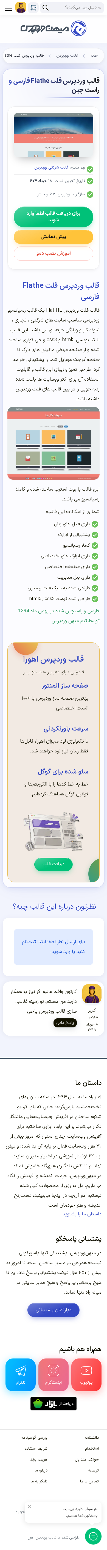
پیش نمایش (53, 237)
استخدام (92, 1448)
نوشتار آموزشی (73, 1156)
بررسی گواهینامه (34, 1438)
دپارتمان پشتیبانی (54, 1310)
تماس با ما (89, 1481)
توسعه (93, 1470)
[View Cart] (33, 7)
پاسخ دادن (65, 1023)
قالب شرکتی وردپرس (51, 167)
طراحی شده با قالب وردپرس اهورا (54, 1537)
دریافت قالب (53, 864)
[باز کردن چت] (93, 1536)
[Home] (53, 21)
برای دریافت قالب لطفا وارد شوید (53, 217)
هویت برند (38, 1459)
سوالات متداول (87, 1459)
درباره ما (41, 1470)
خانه (94, 56)
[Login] (20, 7)
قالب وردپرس (67, 56)
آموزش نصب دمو (53, 253)
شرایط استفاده (36, 1448)
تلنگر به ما (38, 1481)
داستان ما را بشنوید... (80, 1214)
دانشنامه (92, 1438)
